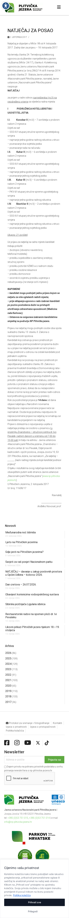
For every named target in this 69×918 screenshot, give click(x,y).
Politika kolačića (22, 895)
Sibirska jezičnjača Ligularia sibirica (25, 604)
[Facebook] (7, 742)
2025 (8, 658)
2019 (8, 691)
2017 (8, 702)
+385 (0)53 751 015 (18, 818)
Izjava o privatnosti (16, 726)
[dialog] (34, 888)
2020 (8, 685)
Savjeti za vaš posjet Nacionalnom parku (28, 561)
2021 (8, 680)
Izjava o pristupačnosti (42, 726)
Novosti (10, 525)
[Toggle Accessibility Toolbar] (6, 6)
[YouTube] (27, 742)
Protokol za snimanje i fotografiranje (28, 723)
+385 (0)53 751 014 (39, 818)
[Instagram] (17, 742)
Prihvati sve (34, 902)
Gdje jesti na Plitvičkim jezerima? (24, 552)
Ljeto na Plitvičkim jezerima (21, 542)
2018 (8, 696)
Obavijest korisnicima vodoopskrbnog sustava (32, 594)
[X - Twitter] (38, 742)
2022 (8, 674)
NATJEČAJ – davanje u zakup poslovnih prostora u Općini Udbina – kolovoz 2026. (33, 573)
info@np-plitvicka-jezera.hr (18, 822)
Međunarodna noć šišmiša (20, 532)
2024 (8, 663)
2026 (8, 653)
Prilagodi (33, 911)
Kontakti (57, 723)
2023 (8, 669)
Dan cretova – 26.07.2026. (20, 584)
